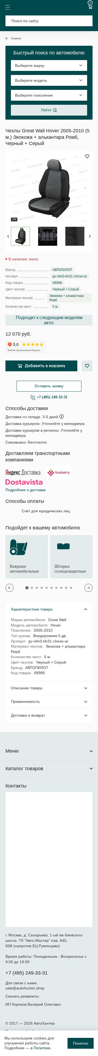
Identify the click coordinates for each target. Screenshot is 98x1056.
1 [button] (27, 588)
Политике (41, 1048)
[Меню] (8, 7)
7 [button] (56, 588)
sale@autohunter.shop (24, 988)
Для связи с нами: (22, 983)
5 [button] (46, 588)
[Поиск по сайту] (49, 20)
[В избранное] (87, 365)
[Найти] (85, 21)
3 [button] (37, 588)
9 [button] (66, 588)
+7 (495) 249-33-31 (52, 397)
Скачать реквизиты (22, 996)
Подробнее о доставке (25, 490)
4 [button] (42, 588)
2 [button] (32, 588)
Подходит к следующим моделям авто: (49, 320)
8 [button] (61, 588)
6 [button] (51, 588)
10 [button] (71, 588)
